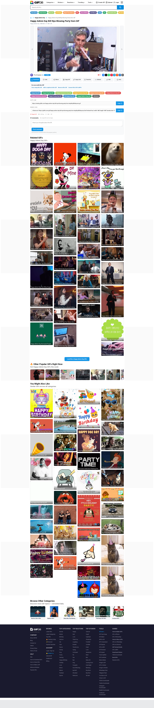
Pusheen (61, 673)
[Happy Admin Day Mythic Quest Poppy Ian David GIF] (112, 254)
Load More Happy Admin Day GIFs (77, 359)
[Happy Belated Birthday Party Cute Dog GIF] (112, 404)
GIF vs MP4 (115, 649)
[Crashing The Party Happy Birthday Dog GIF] (89, 534)
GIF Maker (101, 636)
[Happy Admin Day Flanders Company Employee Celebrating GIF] (41, 221)
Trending (81, 2)
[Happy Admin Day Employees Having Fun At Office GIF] (65, 278)
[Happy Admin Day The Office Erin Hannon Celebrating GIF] (89, 296)
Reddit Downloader (104, 690)
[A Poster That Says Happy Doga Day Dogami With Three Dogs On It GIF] (41, 154)
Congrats (75, 665)
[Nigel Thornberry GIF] (69, 12)
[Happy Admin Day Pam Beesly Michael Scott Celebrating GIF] (65, 316)
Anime (61, 634)
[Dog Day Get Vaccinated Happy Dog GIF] (89, 440)
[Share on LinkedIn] (120, 75)
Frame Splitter (102, 654)
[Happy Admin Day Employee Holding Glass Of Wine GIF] (65, 297)
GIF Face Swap (103, 634)
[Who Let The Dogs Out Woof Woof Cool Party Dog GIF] (41, 512)
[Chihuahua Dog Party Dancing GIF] (65, 548)
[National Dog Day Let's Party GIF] (112, 510)
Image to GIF (102, 662)
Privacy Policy (33, 648)
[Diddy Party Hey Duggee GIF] (112, 494)
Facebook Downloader (102, 693)
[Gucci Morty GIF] (84, 12)
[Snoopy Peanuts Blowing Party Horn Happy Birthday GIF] (41, 426)
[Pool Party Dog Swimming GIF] (112, 526)
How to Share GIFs (35, 662)
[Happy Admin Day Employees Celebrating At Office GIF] (41, 314)
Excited (74, 644)
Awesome (88, 652)
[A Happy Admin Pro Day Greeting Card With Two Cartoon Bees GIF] (89, 201)
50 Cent (88, 675)
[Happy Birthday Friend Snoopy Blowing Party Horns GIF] (65, 563)
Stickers (60, 2)
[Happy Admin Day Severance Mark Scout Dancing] (37, 374)
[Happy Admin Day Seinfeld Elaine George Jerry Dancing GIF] (41, 298)
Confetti (88, 644)
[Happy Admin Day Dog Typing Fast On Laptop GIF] (65, 335)
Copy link (33, 100)
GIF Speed (102, 652)
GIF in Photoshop (116, 636)
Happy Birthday (63, 660)
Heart (87, 647)
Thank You (75, 639)
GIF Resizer (102, 644)
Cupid (87, 634)
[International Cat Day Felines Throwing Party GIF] (41, 541)
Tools (89, 2)
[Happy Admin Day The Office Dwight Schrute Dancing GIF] (41, 277)
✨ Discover (49, 642)
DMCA (32, 645)
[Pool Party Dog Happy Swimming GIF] (65, 426)
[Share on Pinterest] (111, 75)
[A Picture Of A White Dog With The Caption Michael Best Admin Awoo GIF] (112, 154)
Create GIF (101, 2)
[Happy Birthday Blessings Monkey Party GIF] (89, 482)
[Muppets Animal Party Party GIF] (65, 497)
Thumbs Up (76, 647)
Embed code (33, 107)
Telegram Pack (103, 673)
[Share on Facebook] (103, 75)
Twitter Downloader (104, 683)
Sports (61, 675)
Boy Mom (88, 670)
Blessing (88, 667)
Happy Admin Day (40, 17)
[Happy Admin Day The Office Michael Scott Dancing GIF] (112, 273)
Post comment (37, 129)
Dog (60, 652)
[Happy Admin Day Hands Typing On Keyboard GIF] (112, 349)
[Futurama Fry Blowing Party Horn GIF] (112, 459)
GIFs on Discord (116, 644)
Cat (60, 642)
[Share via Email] (122, 75)
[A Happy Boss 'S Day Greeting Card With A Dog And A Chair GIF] (112, 178)
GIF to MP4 (102, 647)
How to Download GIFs (36, 659)
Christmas (88, 639)
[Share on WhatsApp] (109, 75)
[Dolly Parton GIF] (42, 12)
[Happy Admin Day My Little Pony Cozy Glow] (68, 374)
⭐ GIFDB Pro (50, 653)
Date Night (88, 665)
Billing (47, 661)
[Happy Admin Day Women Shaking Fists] (113, 374)
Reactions (70, 2)
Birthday (61, 636)
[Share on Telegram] (114, 75)
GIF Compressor (103, 642)
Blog (31, 640)
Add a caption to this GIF (50, 87)
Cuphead (88, 636)
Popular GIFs (33, 670)
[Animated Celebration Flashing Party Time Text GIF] (89, 461)
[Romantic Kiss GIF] (112, 12)
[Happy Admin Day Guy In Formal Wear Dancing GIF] (65, 263)
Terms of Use (33, 650)
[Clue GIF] (100, 12)
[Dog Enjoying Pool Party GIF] (41, 526)
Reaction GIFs (116, 660)
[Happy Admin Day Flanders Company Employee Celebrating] (98, 374)
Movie (60, 667)
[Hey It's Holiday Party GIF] (89, 510)
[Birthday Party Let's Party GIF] (65, 459)
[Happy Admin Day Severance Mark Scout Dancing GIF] (112, 301)
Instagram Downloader (102, 686)
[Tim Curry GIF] (34, 12)
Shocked (75, 673)
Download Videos (117, 652)
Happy (74, 631)
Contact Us (33, 643)
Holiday (61, 662)
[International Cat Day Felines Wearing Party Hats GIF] (65, 533)
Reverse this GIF (62, 87)
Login (117, 2)
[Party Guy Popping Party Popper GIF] (41, 571)
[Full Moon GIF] (93, 12)
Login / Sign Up (50, 650)
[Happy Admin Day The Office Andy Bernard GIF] (89, 251)
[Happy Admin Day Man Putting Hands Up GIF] (89, 221)
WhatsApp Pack (103, 670)
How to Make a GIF (35, 664)
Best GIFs (115, 657)
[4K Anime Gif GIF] (122, 12)
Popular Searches (50, 644)
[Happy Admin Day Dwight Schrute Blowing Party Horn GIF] (112, 201)
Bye (74, 660)
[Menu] (122, 2)
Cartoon (61, 639)
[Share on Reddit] (117, 75)
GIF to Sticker (102, 665)
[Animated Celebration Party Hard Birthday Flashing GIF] (89, 589)
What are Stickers (34, 667)
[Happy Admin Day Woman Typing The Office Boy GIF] (65, 246)
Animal (61, 631)
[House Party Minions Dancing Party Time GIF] (89, 573)
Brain (87, 654)
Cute (60, 644)
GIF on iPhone (115, 634)
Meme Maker (102, 660)
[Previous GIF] (32, 49)
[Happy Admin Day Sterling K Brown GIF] (112, 221)
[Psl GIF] (104, 12)
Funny (60, 654)
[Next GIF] (122, 49)
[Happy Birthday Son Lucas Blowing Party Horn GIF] (89, 417)
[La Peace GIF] (58, 12)
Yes (74, 657)
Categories (49, 2)
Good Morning (76, 667)
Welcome (75, 675)
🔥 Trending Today (51, 639)
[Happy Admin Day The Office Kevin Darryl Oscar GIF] (89, 266)
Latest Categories (50, 634)
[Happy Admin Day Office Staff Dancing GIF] (89, 281)
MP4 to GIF (102, 639)
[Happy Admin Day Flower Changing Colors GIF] (112, 329)
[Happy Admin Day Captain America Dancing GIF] (89, 311)
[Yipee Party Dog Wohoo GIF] (89, 553)
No (73, 654)
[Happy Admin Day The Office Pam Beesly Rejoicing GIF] (112, 237)
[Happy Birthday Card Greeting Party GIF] (41, 556)
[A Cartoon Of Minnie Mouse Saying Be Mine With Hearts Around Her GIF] (65, 178)
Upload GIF (49, 656)
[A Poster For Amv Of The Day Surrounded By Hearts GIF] (41, 178)
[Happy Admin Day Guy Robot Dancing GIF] (89, 236)
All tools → (102, 631)
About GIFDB (33, 638)
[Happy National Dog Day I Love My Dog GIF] (112, 443)
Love (60, 665)
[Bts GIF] (77, 12)
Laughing (75, 642)
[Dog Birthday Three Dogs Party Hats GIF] (112, 478)
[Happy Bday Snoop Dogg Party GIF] (65, 442)
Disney (61, 649)
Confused (75, 652)
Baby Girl (88, 660)
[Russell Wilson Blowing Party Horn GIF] (41, 469)
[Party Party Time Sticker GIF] (41, 445)
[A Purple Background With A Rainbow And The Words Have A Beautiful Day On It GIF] (89, 178)
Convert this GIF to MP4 (74, 87)
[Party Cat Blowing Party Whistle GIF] (112, 550)
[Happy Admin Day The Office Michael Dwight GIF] (41, 258)
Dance (61, 647)
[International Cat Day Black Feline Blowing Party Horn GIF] (112, 581)
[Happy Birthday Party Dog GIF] (65, 403)
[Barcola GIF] (51, 12)
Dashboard (49, 658)
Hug (74, 662)
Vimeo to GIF (102, 678)
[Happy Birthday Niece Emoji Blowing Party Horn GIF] (89, 396)
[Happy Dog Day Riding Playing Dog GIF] (112, 428)
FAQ (31, 657)
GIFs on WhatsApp (117, 642)
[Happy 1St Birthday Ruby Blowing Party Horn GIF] (41, 403)
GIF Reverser (102, 649)
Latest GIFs (49, 631)
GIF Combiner (102, 657)
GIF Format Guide (117, 647)
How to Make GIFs (117, 631)
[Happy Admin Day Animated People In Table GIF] (41, 334)
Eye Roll (75, 670)
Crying (74, 649)
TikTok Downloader (104, 680)
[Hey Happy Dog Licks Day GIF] (41, 492)
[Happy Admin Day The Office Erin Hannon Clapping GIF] (41, 239)
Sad (74, 634)
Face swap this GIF (37, 87)
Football (88, 642)
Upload (110, 2)
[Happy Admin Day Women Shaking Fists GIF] (65, 225)
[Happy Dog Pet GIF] (65, 478)
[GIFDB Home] (31, 18)
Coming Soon (89, 662)
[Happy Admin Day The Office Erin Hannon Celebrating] (52, 374)
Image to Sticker (103, 667)
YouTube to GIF (103, 675)
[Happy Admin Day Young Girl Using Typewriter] (83, 374)
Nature (61, 670)
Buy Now (88, 673)
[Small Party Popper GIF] (65, 515)
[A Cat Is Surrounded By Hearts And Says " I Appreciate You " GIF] (41, 201)
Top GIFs (48, 636)
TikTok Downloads (117, 654)
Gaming (61, 657)
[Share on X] (106, 75)
